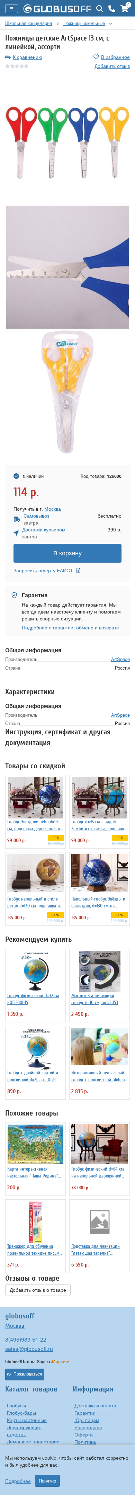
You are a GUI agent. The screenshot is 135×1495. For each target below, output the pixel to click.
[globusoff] (57, 9)
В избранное (115, 56)
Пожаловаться (28, 1374)
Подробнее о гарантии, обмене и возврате (70, 627)
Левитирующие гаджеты (24, 1431)
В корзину (67, 553)
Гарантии (85, 1412)
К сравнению (27, 56)
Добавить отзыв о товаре (38, 1290)
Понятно (47, 1481)
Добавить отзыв (112, 65)
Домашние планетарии (33, 1441)
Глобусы (16, 1405)
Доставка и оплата (95, 1405)
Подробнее (18, 1480)
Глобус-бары (21, 1412)
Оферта (83, 1434)
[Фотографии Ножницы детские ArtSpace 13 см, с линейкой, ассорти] (67, 142)
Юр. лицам (86, 1419)
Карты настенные (27, 1419)
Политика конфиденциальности (99, 1445)
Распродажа (88, 1427)
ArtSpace (120, 659)
